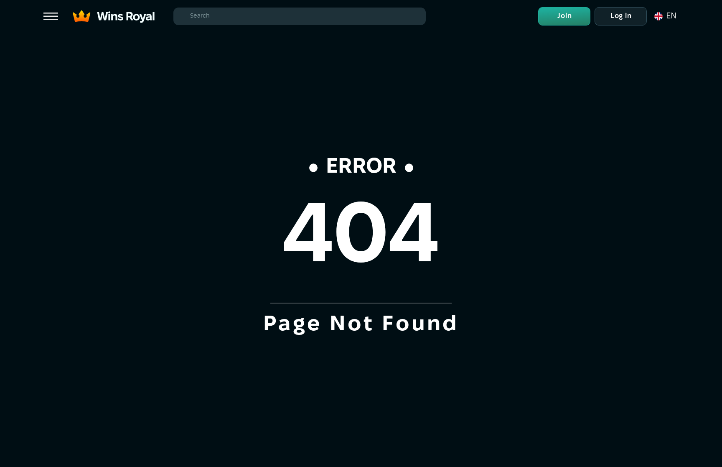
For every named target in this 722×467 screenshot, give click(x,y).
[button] (664, 16)
